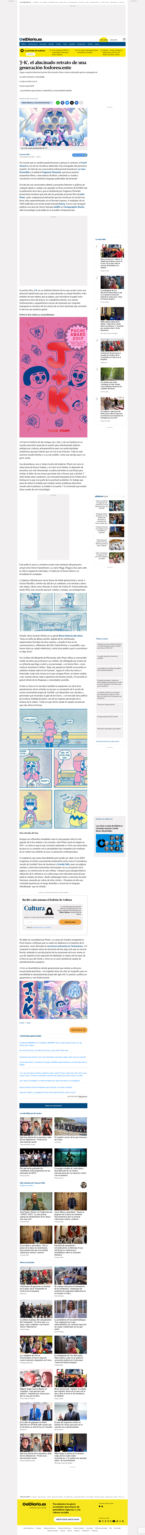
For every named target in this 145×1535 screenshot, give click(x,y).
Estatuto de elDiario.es (104, 819)
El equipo (38, 1528)
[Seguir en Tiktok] (117, 1521)
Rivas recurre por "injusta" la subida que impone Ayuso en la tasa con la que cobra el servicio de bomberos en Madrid (111, 263)
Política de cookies (52, 1531)
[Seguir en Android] (99, 1506)
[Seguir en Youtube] (114, 1521)
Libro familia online (68, 1497)
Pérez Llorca (82, 2)
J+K (35, 290)
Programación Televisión (79, 1497)
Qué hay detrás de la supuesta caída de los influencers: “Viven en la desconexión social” (35, 1139)
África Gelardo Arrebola (27, 1398)
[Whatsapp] (58, 103)
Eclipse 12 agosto (42, 1497)
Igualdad (72, 44)
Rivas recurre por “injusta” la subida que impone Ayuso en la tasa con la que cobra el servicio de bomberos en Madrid (70, 1392)
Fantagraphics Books (74, 206)
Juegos (97, 44)
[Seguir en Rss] (123, 1521)
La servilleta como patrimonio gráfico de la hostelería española (109, 669)
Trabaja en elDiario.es (50, 1528)
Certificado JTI (86, 1531)
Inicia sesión (113, 40)
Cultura (58, 44)
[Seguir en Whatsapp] (120, 1521)
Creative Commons (78, 1528)
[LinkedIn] (76, 103)
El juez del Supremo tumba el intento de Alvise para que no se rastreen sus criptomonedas (68, 1424)
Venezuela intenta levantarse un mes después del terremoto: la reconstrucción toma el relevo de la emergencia (102, 518)
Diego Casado (58, 1398)
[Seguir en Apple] (102, 1506)
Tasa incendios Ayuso (73, 2)
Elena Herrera (58, 1429)
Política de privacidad (101, 1528)
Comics (21, 1023)
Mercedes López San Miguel (63, 1463)
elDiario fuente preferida (57, 1497)
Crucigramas (34, 1497)
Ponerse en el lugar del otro (106, 704)
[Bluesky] (67, 103)
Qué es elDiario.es (28, 1528)
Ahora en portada (27, 1262)
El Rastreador (58, 1365)
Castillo (49, 1497)
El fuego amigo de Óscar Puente (107, 716)
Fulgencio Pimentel (51, 172)
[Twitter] (72, 103)
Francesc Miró (24, 154)
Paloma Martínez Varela (27, 1144)
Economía (42, 44)
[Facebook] (62, 103)
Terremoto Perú (122, 2)
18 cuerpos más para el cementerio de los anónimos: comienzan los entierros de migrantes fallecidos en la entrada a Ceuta (70, 1290)
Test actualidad (89, 1497)
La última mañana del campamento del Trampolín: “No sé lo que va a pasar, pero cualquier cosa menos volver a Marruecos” (36, 1323)
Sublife (56, 206)
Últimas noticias (102, 639)
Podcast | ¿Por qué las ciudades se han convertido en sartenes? (102, 529)
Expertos (115, 1497)
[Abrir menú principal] (124, 39)
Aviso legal (89, 1528)
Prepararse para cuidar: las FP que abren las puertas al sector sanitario (102, 542)
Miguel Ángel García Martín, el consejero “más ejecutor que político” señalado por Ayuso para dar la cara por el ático (34, 1392)
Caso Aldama (36, 2)
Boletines (77, 1531)
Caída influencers (114, 2)
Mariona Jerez (58, 1178)
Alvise (87, 2)
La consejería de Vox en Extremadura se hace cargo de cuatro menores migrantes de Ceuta (36, 1357)
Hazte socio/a (104, 40)
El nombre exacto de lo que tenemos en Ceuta (70, 1138)
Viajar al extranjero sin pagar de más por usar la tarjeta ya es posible (101, 555)
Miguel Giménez (105, 421)
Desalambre (81, 44)
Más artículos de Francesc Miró (32, 1183)
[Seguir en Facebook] (105, 1521)
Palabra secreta (108, 1497)
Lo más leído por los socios (31, 1113)
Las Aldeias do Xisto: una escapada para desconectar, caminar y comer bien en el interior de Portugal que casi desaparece (109, 695)
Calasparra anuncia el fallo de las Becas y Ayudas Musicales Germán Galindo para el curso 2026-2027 (109, 646)
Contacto (62, 1531)
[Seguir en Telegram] (108, 1521)
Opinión (51, 44)
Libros (28, 1023)
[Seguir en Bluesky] (100, 1521)
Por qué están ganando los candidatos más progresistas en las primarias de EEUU (35, 1170)
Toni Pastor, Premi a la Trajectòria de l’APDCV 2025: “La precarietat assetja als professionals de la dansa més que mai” (36, 1215)
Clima (65, 44)
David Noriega (59, 1332)
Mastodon (95, 1531)
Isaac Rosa (57, 1142)
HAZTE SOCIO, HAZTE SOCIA (67, 1519)
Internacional (32, 44)
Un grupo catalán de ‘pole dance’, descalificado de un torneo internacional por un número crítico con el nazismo (70, 1172)
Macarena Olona (63, 2)
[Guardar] (81, 103)
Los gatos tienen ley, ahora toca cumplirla (107, 657)
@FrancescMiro (27, 1185)
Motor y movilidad (123, 1497)
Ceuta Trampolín (43, 2)
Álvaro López (105, 391)
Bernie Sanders (25, 1175)
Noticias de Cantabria (99, 1497)
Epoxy (62, 203)
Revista (70, 1531)
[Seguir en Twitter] (103, 1521)
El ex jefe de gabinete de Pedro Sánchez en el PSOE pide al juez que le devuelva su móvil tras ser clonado (36, 1424)
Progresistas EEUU (94, 2)
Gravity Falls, (63, 864)
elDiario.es (23, 1293)
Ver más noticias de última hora (107, 741)
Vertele (90, 44)
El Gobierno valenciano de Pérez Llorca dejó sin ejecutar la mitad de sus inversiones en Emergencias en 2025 (112, 414)
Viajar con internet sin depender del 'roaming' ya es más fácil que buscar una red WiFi (101, 504)
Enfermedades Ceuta (53, 2)
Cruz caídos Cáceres (104, 2)
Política (23, 44)
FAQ (110, 1528)
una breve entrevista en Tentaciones (65, 946)
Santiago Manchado (26, 1363)
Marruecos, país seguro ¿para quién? (109, 729)
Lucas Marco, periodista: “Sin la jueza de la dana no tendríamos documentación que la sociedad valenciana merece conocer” (34, 1249)
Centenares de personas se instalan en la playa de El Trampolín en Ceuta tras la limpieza (35, 1288)
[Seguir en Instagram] (110, 1521)
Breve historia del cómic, (71, 635)
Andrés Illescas (59, 1296)
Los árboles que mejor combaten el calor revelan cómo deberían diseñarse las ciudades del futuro (111, 385)
